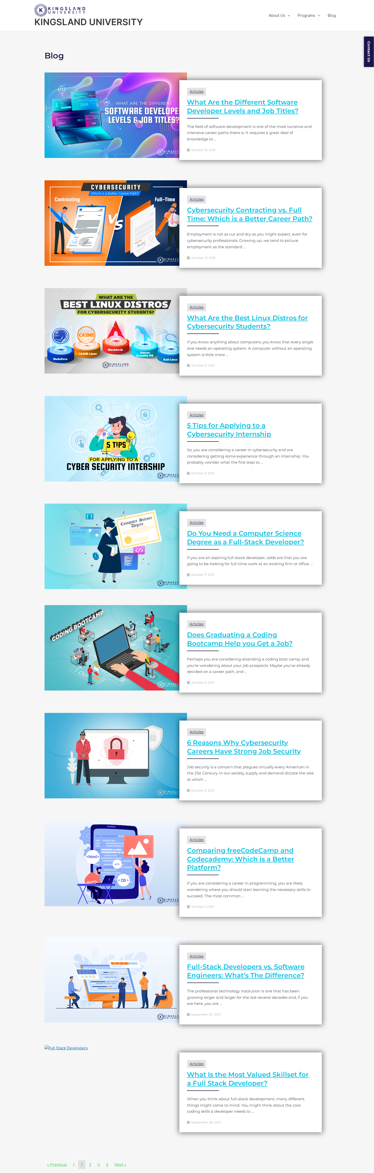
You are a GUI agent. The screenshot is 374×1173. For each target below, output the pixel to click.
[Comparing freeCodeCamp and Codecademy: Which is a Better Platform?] (116, 863)
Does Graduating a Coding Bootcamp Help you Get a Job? (240, 639)
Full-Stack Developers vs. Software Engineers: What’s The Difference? (246, 971)
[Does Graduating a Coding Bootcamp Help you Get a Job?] (116, 647)
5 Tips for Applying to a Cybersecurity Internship (229, 429)
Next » (120, 1164)
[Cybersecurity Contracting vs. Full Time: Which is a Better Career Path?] (116, 222)
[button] (287, 15)
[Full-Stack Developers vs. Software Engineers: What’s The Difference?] (116, 979)
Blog (332, 15)
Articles (197, 91)
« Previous (57, 1164)
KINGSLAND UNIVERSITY (88, 22)
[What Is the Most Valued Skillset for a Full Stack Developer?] (66, 1047)
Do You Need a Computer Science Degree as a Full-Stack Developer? (245, 537)
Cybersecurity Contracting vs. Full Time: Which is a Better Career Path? (249, 214)
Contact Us (369, 51)
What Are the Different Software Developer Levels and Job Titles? (242, 106)
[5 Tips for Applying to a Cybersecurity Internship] (116, 438)
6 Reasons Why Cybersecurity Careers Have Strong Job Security (244, 747)
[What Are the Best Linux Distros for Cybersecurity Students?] (116, 330)
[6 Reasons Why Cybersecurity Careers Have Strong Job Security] (116, 755)
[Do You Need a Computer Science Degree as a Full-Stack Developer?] (116, 546)
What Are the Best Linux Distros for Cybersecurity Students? (247, 322)
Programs (306, 15)
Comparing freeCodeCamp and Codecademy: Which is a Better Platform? (240, 859)
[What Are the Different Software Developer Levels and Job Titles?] (116, 114)
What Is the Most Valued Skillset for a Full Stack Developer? (248, 1079)
